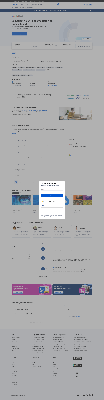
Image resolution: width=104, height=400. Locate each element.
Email (42, 189)
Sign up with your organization (46, 212)
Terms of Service (46, 216)
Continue (52, 195)
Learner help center (52, 213)
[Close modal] (63, 183)
